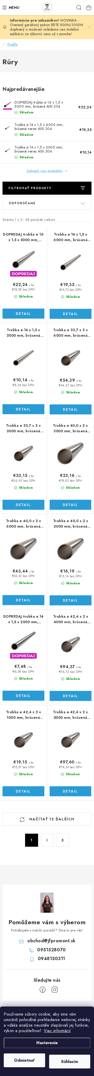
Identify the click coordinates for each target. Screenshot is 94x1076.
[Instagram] (55, 990)
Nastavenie (47, 1043)
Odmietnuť (24, 1060)
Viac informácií (57, 1031)
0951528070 (51, 950)
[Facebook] (43, 990)
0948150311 (51, 958)
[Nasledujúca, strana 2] (47, 840)
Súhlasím (69, 1061)
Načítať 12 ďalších (51, 819)
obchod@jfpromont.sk (51, 941)
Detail (23, 313)
